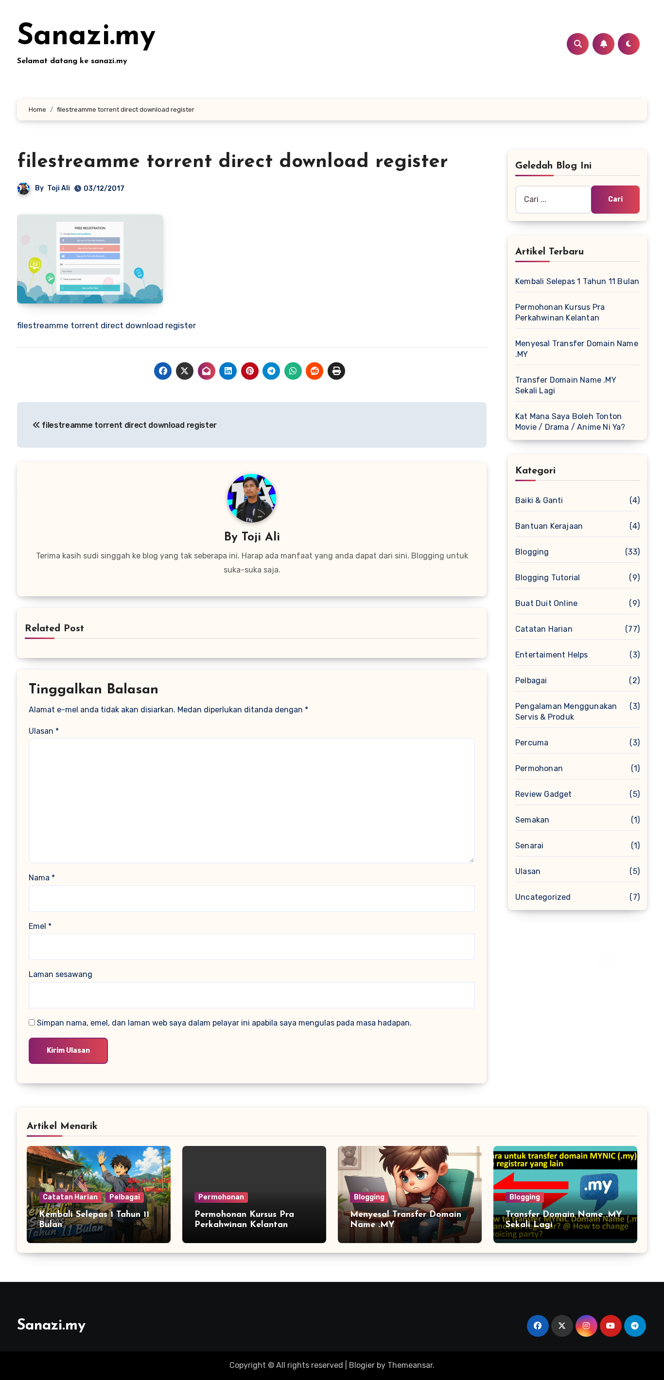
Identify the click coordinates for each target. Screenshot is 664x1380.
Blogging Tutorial (547, 577)
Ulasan (44, 731)
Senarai (529, 845)
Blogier (362, 1365)
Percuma (531, 742)
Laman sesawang (60, 974)
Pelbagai (531, 680)
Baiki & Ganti (539, 500)
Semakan (532, 820)
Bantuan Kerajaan (549, 526)
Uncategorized (543, 897)
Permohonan (539, 768)
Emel (40, 926)
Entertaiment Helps (551, 654)
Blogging (532, 551)
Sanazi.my (86, 36)
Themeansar (410, 1365)
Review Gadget (543, 794)
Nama (42, 877)
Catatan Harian (544, 629)
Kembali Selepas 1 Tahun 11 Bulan (577, 281)
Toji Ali (58, 188)
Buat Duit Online (546, 603)
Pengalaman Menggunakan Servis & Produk (566, 712)
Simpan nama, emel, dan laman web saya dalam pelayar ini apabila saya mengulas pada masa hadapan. (224, 1022)
